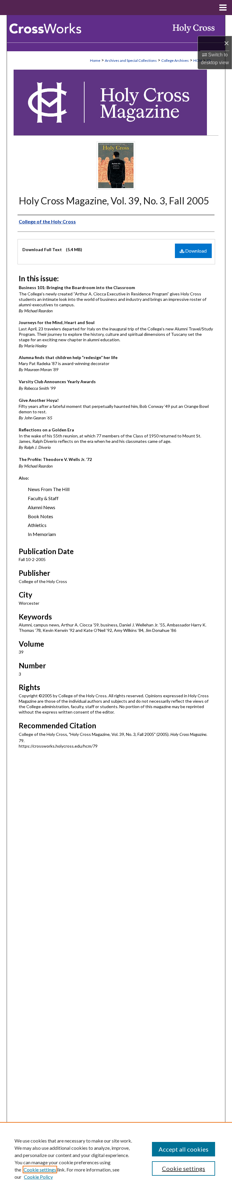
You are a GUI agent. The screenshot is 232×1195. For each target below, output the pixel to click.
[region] (116, 1158)
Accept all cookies (183, 1149)
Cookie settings (40, 1169)
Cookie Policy (38, 1177)
